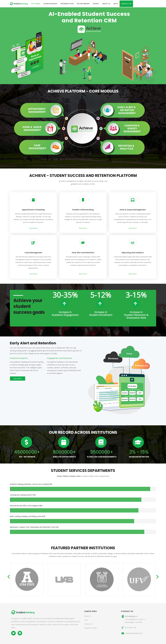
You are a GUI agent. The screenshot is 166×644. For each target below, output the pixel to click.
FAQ (86, 620)
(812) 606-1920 (130, 627)
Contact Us (126, 4)
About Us (106, 4)
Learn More (17, 378)
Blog (116, 4)
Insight (96, 4)
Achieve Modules (50, 4)
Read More (33, 228)
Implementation (67, 4)
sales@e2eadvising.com (134, 633)
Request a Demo (90, 628)
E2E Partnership (83, 4)
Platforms (35, 4)
